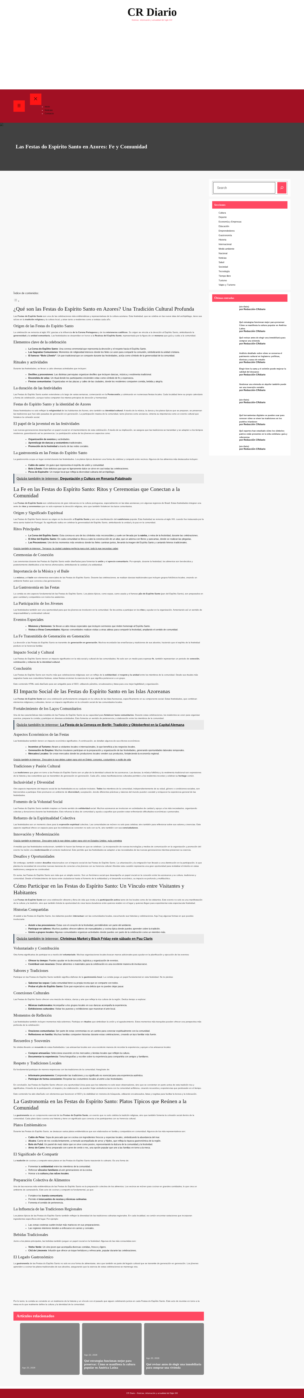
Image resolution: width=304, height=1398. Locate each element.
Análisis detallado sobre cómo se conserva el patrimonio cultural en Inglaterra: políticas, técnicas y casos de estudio (260, 356)
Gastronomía (225, 235)
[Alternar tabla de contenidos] (16, 300)
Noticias (223, 258)
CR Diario (152, 12)
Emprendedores (227, 231)
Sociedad (223, 267)
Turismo (223, 280)
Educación (224, 226)
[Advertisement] (152, 58)
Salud (221, 262)
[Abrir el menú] (19, 106)
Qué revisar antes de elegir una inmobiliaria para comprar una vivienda (173, 1366)
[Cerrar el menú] (35, 99)
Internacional (225, 244)
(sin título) (244, 307)
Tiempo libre (225, 276)
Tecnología (224, 271)
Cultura (222, 213)
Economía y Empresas (230, 221)
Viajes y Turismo (227, 285)
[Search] (281, 188)
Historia (222, 239)
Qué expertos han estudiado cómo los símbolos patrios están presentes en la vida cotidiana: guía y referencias (263, 434)
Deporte (223, 217)
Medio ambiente (226, 249)
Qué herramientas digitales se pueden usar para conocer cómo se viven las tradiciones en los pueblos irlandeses (261, 418)
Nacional (223, 253)
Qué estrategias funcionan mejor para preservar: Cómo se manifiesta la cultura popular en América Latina (109, 1364)
